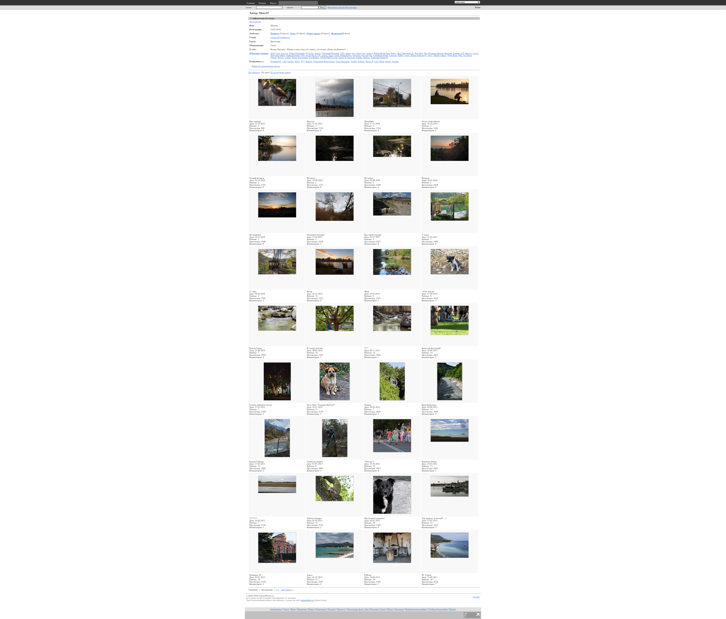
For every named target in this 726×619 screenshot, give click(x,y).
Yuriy (429, 55)
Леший (436, 55)
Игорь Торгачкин (300, 58)
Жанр (293, 609)
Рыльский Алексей (379, 58)
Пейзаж (452, 609)
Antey (297, 61)
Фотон (281, 58)
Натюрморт (321, 609)
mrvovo (284, 53)
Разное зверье (313, 34)
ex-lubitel (467, 55)
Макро (311, 609)
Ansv (273, 53)
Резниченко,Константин (324, 61)
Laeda (336, 55)
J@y (302, 61)
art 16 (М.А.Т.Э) (313, 55)
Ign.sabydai (367, 55)
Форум (273, 3)
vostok (288, 58)
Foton (407, 55)
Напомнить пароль (336, 7)
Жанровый (336, 34)
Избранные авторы (258, 53)
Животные (302, 609)
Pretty (393, 53)
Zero (331, 55)
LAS (284, 61)
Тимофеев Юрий (380, 55)
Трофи (354, 61)
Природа (275, 34)
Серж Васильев (342, 61)
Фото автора (255, 22)
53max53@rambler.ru (280, 37)
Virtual (273, 58)
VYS (342, 53)
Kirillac (395, 61)
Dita (425, 53)
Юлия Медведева (381, 53)
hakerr (443, 55)
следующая (287, 590)
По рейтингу (254, 72)
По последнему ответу (280, 72)
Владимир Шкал (278, 55)
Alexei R (342, 58)
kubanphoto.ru (307, 600)
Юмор (390, 609)
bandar (359, 58)
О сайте (476, 597)
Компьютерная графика (416, 609)
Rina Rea (419, 53)
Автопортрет (276, 609)
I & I (399, 53)
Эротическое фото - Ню (358, 609)
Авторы (262, 3)
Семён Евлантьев (296, 53)
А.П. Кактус (466, 53)
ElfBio (400, 55)
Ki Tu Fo (309, 53)
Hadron (366, 58)
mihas (348, 53)
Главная (251, 3)
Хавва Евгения (292, 55)
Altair (381, 61)
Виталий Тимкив (451, 53)
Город (293, 34)
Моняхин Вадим (435, 53)
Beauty (388, 61)
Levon (475, 53)
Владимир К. (408, 53)
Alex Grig (361, 53)
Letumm (393, 55)
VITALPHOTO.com (329, 58)
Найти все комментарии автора (266, 66)
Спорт (383, 609)
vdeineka (357, 55)
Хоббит (361, 61)
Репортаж (374, 609)
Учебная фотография (438, 609)
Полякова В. (276, 61)
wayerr (324, 55)
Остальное (399, 609)
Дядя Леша (452, 55)
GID (302, 55)
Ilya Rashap (314, 58)
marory (370, 53)
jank (278, 53)
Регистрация (351, 7)
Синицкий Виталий (330, 53)
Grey (354, 53)
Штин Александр (418, 55)
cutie (376, 61)
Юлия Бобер (345, 55)
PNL (460, 55)
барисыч (351, 58)
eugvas (318, 53)
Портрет (332, 609)
